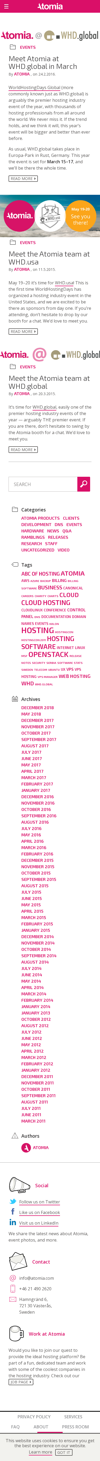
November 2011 (37, 1082)
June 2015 (31, 898)
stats (78, 662)
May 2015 (31, 904)
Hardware (32, 530)
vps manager (48, 676)
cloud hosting (45, 602)
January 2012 (35, 1069)
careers (27, 596)
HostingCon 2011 (33, 640)
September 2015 (38, 879)
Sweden (27, 669)
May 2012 (31, 1044)
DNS (59, 524)
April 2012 (32, 1050)
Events (28, 47)
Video (64, 549)
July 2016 (31, 828)
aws (25, 581)
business (50, 587)
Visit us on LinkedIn (38, 1223)
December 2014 (37, 936)
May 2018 (31, 713)
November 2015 (37, 866)
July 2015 (31, 891)
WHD (27, 683)
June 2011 (31, 1114)
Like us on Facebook (39, 1212)
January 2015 (35, 930)
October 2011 (35, 1089)
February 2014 (37, 1000)
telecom (40, 669)
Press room (75, 1427)
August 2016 (35, 821)
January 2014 (35, 1006)
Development (36, 524)
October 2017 (35, 732)
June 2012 (31, 1038)
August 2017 (34, 745)
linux (80, 648)
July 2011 (31, 1108)
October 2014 (36, 949)
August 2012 (35, 1025)
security (38, 662)
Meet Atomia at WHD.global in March (43, 62)
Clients (71, 517)
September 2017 (38, 739)
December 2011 (37, 1076)
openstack (49, 654)
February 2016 (37, 853)
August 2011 (34, 1101)
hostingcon (64, 632)
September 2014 (39, 955)
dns (37, 617)
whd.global (44, 684)
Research (31, 543)
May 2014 (31, 980)
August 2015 (35, 885)
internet (65, 648)
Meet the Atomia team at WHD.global (49, 382)
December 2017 (37, 720)
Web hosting (74, 676)
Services (73, 1417)
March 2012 (33, 1057)
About (41, 1427)
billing (59, 580)
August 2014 (35, 961)
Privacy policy (34, 1417)
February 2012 (37, 1063)
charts (52, 596)
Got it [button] (63, 1452)
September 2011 (38, 1095)
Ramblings (33, 537)
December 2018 (37, 707)
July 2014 (31, 968)
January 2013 (35, 1012)
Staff (51, 543)
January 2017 (35, 790)
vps (70, 669)
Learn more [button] (40, 1452)
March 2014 (33, 993)
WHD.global (44, 407)
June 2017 (31, 758)
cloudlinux (32, 610)
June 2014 (31, 974)
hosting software (47, 642)
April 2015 (32, 910)
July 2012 (31, 1031)
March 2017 (33, 777)
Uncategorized (37, 549)
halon (54, 623)
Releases (58, 537)
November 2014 (38, 942)
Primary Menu (6, 6)
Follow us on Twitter (39, 1202)
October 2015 (36, 872)
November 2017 (37, 726)
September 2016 (39, 815)
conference (55, 610)
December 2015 (37, 860)
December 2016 (37, 796)
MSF (24, 655)
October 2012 (36, 1019)
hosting (37, 630)
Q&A (66, 530)
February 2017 (37, 783)
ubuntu (54, 669)
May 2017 (31, 764)
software (65, 662)
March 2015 (33, 917)
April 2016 (32, 841)
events (41, 623)
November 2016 (38, 802)
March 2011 (33, 1120)
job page (19, 1381)
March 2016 (33, 847)
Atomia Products (40, 517)
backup (45, 580)
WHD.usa (64, 283)
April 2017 (32, 771)
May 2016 (31, 834)
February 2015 (37, 923)
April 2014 (32, 987)
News (53, 530)
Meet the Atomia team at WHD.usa (49, 257)
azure (34, 580)
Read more (22, 178)
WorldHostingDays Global (34, 87)
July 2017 (31, 751)
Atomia (22, 73)
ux (63, 669)
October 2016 (36, 809)
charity (40, 596)
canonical (73, 588)
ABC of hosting (40, 574)
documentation (56, 617)
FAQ (15, 1427)
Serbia (51, 662)
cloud (69, 594)
